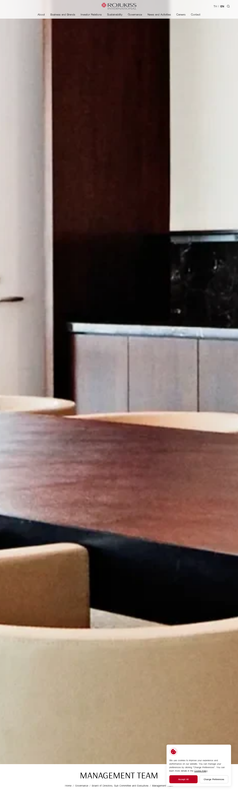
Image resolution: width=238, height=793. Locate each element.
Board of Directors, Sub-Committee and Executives (120, 785)
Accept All (183, 779)
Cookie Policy (201, 771)
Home (68, 785)
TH (215, 6)
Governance (81, 785)
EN (222, 6)
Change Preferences (214, 779)
